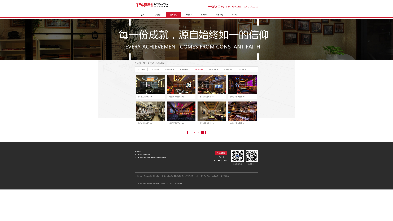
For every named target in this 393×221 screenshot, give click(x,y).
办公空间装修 (155, 69)
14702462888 (220, 160)
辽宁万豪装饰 (225, 176)
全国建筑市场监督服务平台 (151, 176)
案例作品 (151, 63)
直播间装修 (242, 69)
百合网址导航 (205, 176)
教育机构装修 (184, 69)
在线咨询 (222, 153)
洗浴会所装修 (160, 63)
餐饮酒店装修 (169, 69)
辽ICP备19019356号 (176, 183)
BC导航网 (215, 176)
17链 (197, 176)
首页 (144, 63)
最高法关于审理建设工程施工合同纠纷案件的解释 (177, 176)
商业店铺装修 (213, 69)
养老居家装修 (228, 69)
